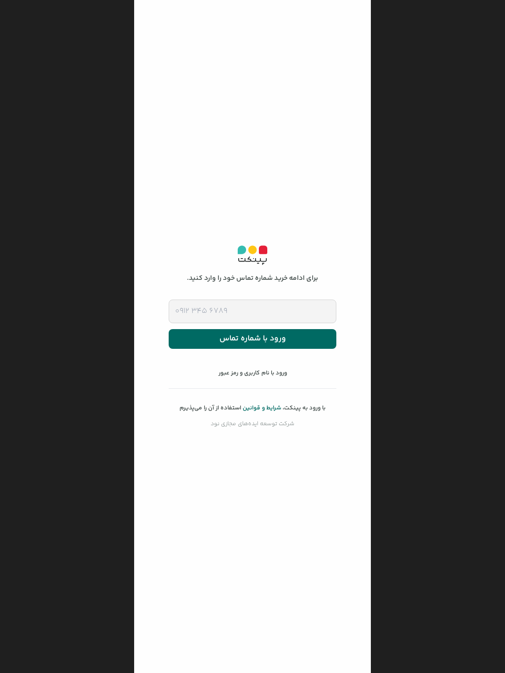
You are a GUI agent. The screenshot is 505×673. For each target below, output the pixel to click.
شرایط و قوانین (262, 408)
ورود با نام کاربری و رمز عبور (252, 373)
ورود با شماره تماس (252, 339)
